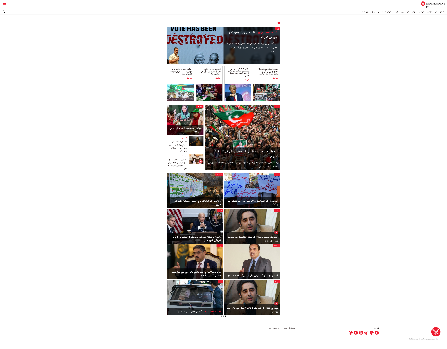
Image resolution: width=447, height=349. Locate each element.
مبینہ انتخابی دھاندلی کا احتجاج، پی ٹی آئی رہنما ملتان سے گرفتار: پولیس (268, 71)
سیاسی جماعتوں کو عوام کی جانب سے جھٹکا (185, 129)
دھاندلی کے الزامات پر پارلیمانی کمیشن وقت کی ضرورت (197, 202)
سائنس (380, 11)
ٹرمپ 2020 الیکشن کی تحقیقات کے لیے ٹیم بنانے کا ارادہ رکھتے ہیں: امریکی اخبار (238, 72)
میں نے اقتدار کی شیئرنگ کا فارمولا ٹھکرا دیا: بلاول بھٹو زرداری (252, 309)
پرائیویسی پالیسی (273, 328)
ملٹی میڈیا (388, 11)
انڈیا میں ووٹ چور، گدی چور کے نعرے (253, 34)
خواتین (429, 11)
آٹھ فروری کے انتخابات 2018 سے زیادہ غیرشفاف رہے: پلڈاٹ (252, 202)
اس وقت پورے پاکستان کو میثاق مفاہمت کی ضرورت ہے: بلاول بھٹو (253, 238)
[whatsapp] (351, 333)
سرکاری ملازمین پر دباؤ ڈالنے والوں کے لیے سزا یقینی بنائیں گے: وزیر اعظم (196, 273)
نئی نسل (422, 11)
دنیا (436, 11)
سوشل (414, 11)
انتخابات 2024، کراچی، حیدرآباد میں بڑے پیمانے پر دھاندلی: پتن (210, 71)
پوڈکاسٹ (364, 11)
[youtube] (361, 333)
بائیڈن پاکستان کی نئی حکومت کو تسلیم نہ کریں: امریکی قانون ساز (197, 238)
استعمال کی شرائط (289, 328)
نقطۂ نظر (200, 107)
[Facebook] (377, 333)
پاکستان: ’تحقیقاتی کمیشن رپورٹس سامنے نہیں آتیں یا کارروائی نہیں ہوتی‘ (178, 146)
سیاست (275, 78)
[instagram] (366, 333)
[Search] (3, 12)
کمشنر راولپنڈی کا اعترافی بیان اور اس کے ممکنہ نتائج (253, 275)
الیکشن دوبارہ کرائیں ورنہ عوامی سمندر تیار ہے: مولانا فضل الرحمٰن (181, 71)
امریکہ (246, 79)
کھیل (402, 11)
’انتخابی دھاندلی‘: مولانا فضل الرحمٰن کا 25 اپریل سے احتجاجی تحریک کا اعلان (177, 164)
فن (408, 11)
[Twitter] (372, 333)
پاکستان (442, 11)
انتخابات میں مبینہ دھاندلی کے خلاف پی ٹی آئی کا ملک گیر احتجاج (245, 154)
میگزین (372, 11)
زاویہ (396, 11)
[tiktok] (356, 333)
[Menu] (4, 4)
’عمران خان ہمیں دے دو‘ (199, 311)
